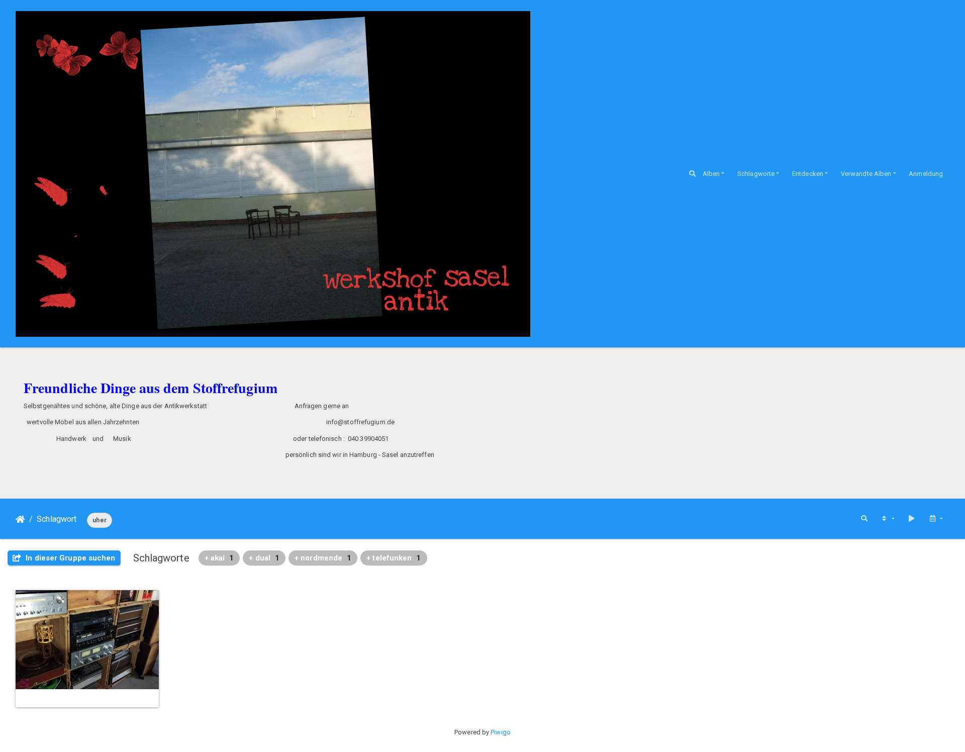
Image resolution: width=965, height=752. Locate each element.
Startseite (20, 519)
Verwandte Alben (866, 173)
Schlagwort (56, 519)
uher (99, 520)
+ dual (264, 557)
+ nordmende (323, 557)
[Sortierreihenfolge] (887, 519)
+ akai (219, 557)
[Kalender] (935, 519)
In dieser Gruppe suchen (69, 557)
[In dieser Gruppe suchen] (864, 519)
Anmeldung (926, 173)
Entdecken (807, 173)
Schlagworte (756, 173)
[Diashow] (911, 519)
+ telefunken (393, 557)
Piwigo (501, 732)
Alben (711, 173)
